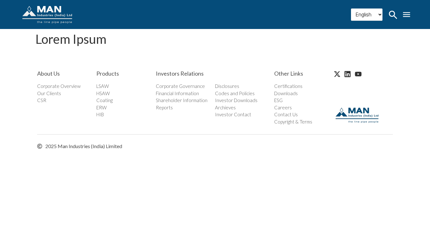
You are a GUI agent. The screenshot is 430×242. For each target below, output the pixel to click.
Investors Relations (180, 73)
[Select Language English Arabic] (366, 15)
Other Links (288, 73)
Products (107, 73)
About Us (48, 73)
